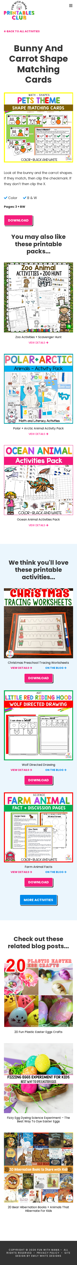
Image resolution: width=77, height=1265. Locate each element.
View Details (20, 668)
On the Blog (54, 668)
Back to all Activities (23, 31)
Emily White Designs (46, 1255)
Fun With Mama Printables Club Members (25, 10)
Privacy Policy (48, 1252)
